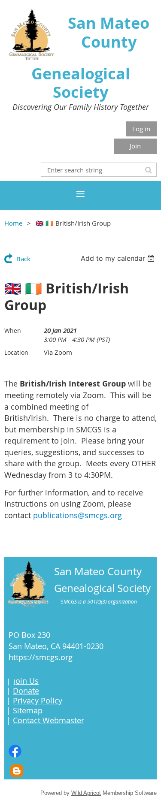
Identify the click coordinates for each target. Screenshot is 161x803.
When (12, 330)
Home (13, 223)
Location (16, 352)
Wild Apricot (86, 793)
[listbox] (119, 258)
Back (23, 258)
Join (135, 146)
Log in (141, 128)
